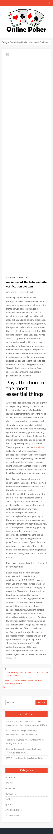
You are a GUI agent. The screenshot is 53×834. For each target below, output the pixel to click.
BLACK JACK (11, 777)
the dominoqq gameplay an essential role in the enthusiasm (26, 674)
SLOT (28, 277)
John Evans (11, 292)
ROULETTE (10, 793)
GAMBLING (11, 277)
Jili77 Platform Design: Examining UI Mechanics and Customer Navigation (22, 732)
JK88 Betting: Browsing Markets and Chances (26, 758)
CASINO (21, 277)
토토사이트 (38, 447)
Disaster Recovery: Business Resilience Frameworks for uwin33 (23, 751)
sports (8, 804)
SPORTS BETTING (13, 810)
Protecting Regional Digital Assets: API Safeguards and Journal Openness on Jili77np (26, 723)
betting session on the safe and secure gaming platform (23, 681)
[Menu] (5, 3)
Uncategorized (12, 815)
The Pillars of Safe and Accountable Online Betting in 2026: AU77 (24, 741)
